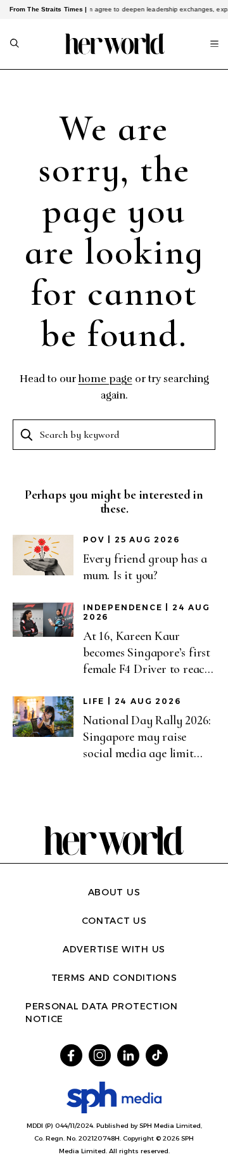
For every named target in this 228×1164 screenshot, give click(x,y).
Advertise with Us (114, 949)
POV (93, 539)
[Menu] (214, 43)
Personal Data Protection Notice (101, 1013)
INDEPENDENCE (123, 607)
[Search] (15, 44)
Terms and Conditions (114, 977)
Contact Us (114, 920)
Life (93, 701)
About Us (114, 892)
